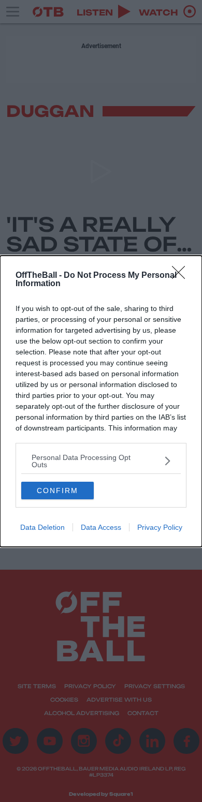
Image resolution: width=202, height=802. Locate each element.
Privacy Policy (159, 527)
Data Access (101, 527)
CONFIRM (57, 490)
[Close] (182, 276)
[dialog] (101, 401)
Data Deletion (42, 527)
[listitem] (101, 461)
